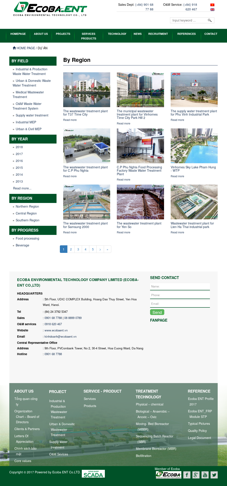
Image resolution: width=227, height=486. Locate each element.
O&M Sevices (58, 454)
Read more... (22, 188)
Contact (210, 34)
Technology (117, 34)
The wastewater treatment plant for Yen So (139, 225)
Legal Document (199, 437)
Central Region (26, 213)
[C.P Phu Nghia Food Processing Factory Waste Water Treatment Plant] (140, 145)
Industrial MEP (26, 122)
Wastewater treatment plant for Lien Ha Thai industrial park (192, 225)
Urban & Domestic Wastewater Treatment (62, 429)
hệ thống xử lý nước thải (66, 483)
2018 (19, 147)
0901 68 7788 (53, 318)
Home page (25, 48)
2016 (19, 160)
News (138, 34)
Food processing (27, 238)
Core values (22, 460)
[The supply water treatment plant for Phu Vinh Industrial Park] (194, 89)
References (186, 34)
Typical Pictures (199, 423)
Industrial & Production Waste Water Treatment (30, 71)
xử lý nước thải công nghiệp (28, 483)
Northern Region (27, 206)
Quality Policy (197, 430)
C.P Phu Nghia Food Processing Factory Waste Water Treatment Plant (139, 170)
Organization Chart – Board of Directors (26, 416)
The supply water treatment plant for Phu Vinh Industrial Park (194, 112)
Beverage (22, 245)
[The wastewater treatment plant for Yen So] (140, 201)
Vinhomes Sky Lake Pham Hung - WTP (193, 169)
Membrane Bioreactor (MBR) (156, 448)
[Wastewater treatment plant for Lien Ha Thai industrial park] (194, 201)
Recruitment (158, 34)
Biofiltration (143, 455)
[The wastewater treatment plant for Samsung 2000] (86, 201)
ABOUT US (41, 34)
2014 (19, 174)
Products (90, 405)
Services (90, 398)
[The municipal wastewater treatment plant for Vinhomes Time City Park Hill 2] (140, 89)
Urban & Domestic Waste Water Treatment (32, 82)
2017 (19, 154)
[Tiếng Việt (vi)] (211, 4)
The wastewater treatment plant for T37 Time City (85, 112)
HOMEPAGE (18, 34)
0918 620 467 (53, 324)
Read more (70, 120)
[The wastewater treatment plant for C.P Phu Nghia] (86, 145)
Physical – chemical (149, 404)
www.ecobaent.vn (56, 330)
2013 (19, 181)
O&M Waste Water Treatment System (27, 105)
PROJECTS (63, 34)
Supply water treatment (32, 115)
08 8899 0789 (73, 318)
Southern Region (27, 220)
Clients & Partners (27, 429)
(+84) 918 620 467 (190, 6)
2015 (19, 167)
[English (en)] (211, 9)
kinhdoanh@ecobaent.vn (60, 336)
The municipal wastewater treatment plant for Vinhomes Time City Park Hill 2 (137, 114)
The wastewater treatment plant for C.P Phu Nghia (85, 169)
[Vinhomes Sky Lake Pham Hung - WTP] (194, 145)
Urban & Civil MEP (28, 129)
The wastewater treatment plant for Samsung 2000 (85, 225)
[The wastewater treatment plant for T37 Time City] (86, 89)
